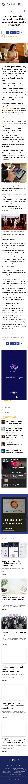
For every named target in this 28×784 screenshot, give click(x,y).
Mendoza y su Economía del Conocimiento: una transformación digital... (12, 669)
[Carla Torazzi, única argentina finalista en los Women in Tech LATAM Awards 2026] (3, 444)
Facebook (7, 405)
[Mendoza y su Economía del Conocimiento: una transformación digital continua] (14, 655)
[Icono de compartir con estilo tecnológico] (11, 4)
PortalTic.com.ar (9, 446)
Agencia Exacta (19, 765)
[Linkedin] (18, 32)
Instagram (7, 407)
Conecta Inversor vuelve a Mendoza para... (16, 436)
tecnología (4, 123)
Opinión (3, 665)
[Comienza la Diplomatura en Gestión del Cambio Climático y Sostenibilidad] (14, 586)
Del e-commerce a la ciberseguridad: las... (14, 429)
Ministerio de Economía (18, 337)
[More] (21, 32)
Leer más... (4, 574)
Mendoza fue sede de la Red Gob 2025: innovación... (13, 633)
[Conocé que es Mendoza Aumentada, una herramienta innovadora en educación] (14, 692)
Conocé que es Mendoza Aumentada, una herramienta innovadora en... (12, 705)
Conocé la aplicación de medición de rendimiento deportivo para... (11, 563)
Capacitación (5, 595)
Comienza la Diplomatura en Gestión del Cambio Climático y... (13, 599)
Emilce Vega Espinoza (7, 108)
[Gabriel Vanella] (3, 36)
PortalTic (8, 425)
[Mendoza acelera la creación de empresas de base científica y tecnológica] (14, 728)
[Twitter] (11, 32)
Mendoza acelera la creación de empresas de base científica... (13, 741)
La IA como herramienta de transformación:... (15, 422)
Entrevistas (10, 39)
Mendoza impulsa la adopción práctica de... (14, 451)
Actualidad (4, 630)
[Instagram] (2, 407)
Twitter (7, 412)
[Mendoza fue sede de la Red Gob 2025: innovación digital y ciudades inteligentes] (14, 621)
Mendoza (9, 337)
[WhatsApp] (14, 32)
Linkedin (7, 409)
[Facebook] (7, 32)
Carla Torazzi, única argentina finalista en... (15, 444)
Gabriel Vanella (12, 36)
